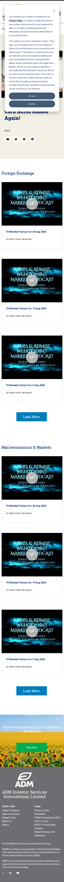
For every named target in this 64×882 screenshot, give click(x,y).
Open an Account (11, 814)
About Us (7, 821)
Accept (32, 96)
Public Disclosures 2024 (47, 817)
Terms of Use (41, 821)
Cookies (38, 828)
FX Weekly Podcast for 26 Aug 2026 (26, 231)
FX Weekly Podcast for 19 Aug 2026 (26, 308)
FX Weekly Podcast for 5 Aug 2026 (25, 385)
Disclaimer (39, 814)
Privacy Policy (41, 810)
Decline (32, 104)
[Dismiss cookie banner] (54, 11)
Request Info (9, 817)
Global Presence (10, 810)
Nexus (5, 824)
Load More (31, 417)
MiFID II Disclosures (45, 824)
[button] (7, 139)
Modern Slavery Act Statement (44, 833)
